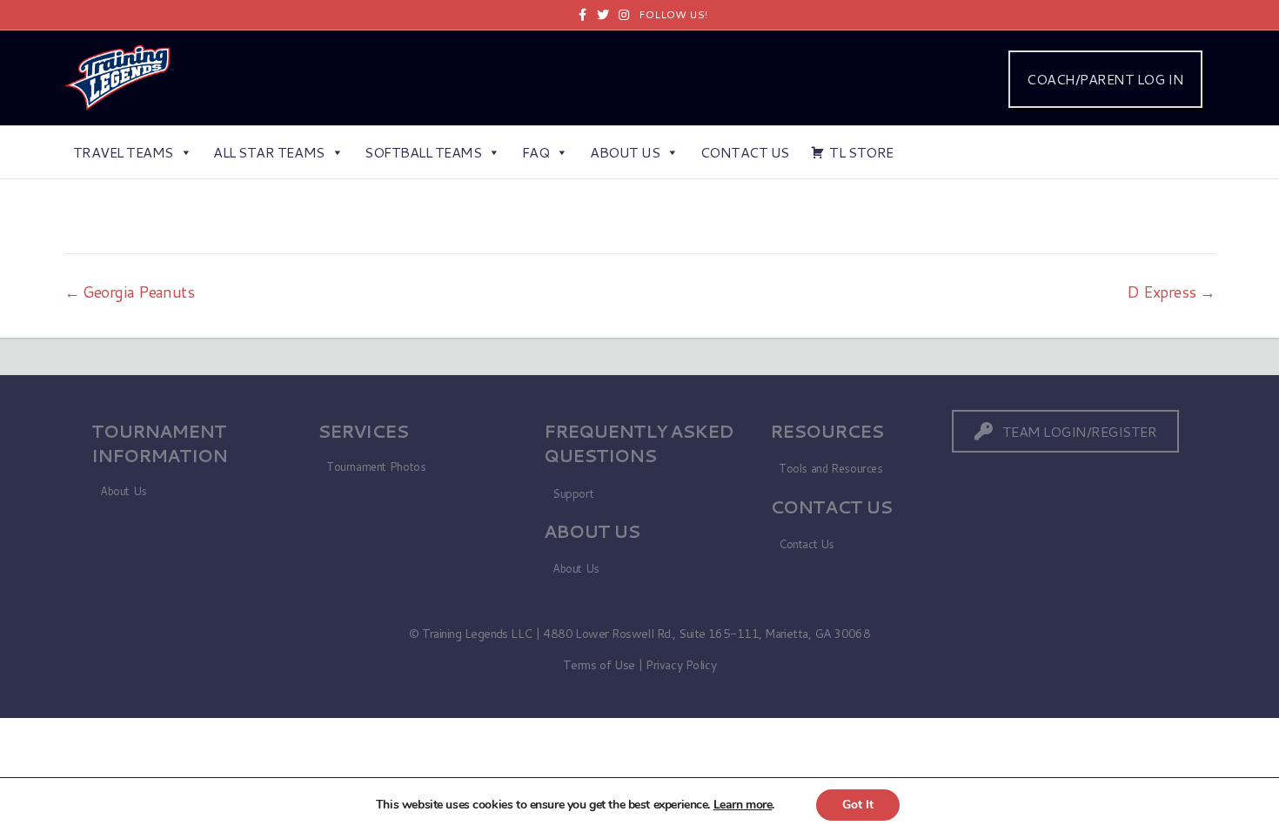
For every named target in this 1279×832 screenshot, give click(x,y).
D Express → (1171, 291)
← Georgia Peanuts (129, 291)
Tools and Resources (831, 468)
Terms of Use (599, 665)
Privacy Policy (681, 665)
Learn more (743, 804)
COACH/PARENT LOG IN (1105, 79)
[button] (1066, 431)
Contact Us (744, 152)
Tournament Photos (375, 466)
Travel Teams (123, 152)
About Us (625, 152)
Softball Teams (423, 152)
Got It (858, 804)
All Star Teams (268, 152)
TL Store (861, 152)
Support (572, 493)
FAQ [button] (536, 152)
